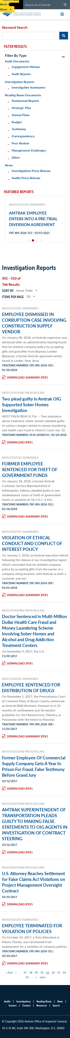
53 (58, 972)
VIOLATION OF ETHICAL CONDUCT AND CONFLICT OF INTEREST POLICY (32, 543)
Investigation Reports (19, 82)
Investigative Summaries (28, 87)
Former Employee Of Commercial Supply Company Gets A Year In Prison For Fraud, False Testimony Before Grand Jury (33, 766)
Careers (13, 1005)
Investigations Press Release (31, 170)
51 (47, 972)
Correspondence (23, 136)
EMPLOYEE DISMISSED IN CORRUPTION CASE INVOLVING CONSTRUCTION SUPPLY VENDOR (34, 323)
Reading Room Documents (23, 95)
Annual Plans (21, 115)
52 (53, 972)
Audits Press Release (26, 178)
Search (56, 1005)
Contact (26, 1005)
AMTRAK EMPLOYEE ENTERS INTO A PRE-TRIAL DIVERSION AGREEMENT (33, 218)
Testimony (19, 129)
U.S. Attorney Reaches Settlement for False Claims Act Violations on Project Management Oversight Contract (33, 882)
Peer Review (20, 143)
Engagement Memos (26, 67)
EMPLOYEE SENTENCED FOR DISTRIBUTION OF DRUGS (31, 688)
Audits (7, 1001)
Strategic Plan (21, 108)
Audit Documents (17, 61)
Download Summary (23, 377)
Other (16, 157)
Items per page (13, 297)
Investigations (23, 1001)
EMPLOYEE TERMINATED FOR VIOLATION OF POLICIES (32, 928)
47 (25, 972)
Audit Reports (21, 74)
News (9, 165)
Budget (17, 122)
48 (30, 972)
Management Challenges (29, 150)
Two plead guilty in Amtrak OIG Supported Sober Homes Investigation (31, 404)
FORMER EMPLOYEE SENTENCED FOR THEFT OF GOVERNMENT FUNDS (29, 469)
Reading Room (44, 1001)
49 (36, 972)
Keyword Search (14, 27)
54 (64, 972)
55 (27, 977)
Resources (41, 1005)
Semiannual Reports (25, 100)
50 (42, 972)
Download (16, 442)
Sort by (8, 291)
